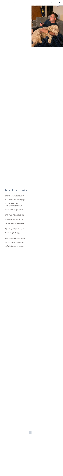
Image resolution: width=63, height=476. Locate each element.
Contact (55, 2)
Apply (49, 2)
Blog (52, 2)
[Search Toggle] (59, 3)
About (45, 2)
